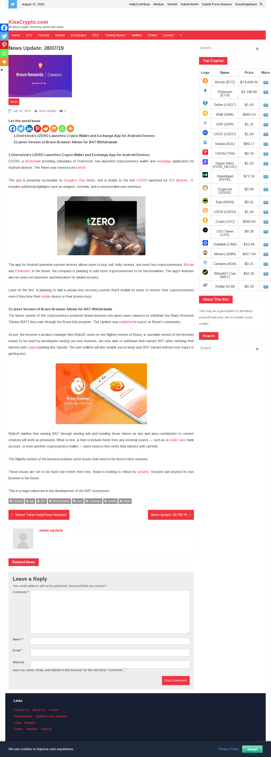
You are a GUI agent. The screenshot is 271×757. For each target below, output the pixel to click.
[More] (70, 128)
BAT (43, 501)
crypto (32, 347)
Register (30, 722)
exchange (164, 161)
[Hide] (1, 70)
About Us (38, 710)
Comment (21, 592)
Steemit (172, 4)
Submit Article (190, 4)
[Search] (257, 49)
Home (15, 35)
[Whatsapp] (62, 128)
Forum (53, 710)
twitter (81, 167)
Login (17, 722)
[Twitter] (21, 128)
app (19, 180)
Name (18, 639)
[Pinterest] (37, 128)
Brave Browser (61, 501)
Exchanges (78, 35)
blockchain (33, 161)
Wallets (137, 35)
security (143, 472)
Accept (252, 749)
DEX (95, 35)
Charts (152, 35)
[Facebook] (12, 128)
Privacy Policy (228, 749)
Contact (168, 35)
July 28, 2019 (21, 111)
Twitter (18, 729)
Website (18, 662)
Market (60, 35)
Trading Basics (115, 35)
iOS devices (178, 180)
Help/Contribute (139, 4)
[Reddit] (45, 128)
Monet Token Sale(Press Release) (40, 515)
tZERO (142, 180)
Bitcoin (189, 264)
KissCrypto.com (28, 22)
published (125, 322)
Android (17, 501)
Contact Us (21, 710)
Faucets (43, 35)
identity (112, 501)
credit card (177, 440)
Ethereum (22, 271)
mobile (46, 296)
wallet (126, 501)
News (14, 101)
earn (79, 501)
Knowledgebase (246, 4)
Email (17, 650)
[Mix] (54, 128)
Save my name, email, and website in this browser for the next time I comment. (68, 670)
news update (47, 111)
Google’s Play (74, 180)
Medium (158, 4)
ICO (29, 35)
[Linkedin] (29, 128)
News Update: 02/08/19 (169, 515)
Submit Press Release (217, 4)
